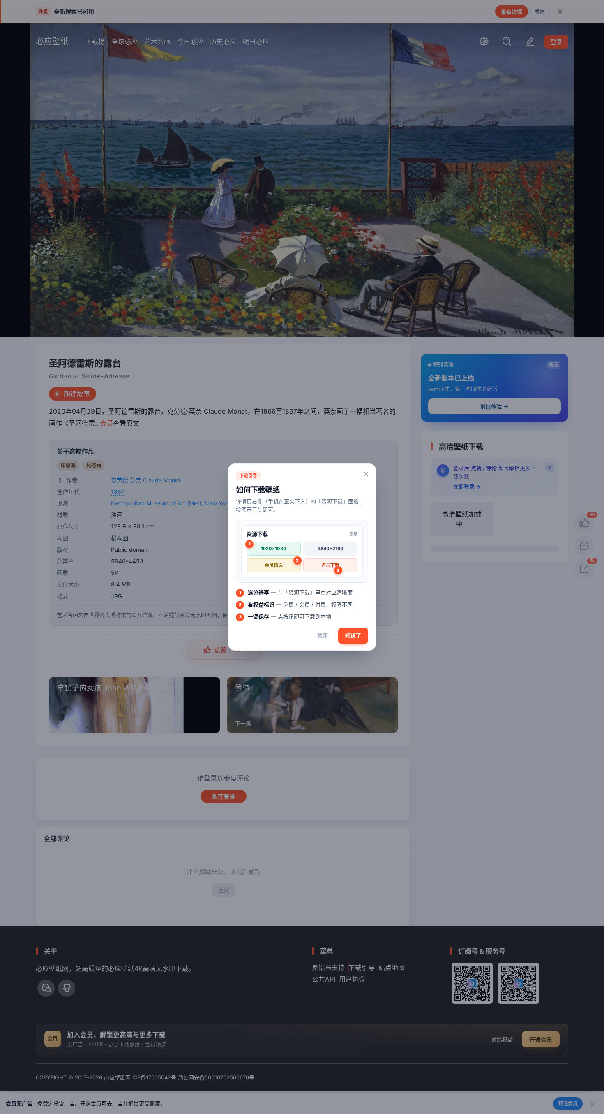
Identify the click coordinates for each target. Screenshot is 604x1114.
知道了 (353, 635)
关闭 (322, 635)
